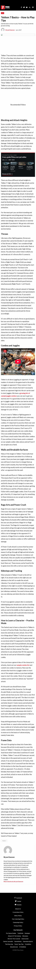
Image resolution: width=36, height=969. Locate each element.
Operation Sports (28, 941)
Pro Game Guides (11, 933)
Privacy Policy (18, 926)
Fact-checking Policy (18, 919)
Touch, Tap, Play (19, 944)
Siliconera (25, 936)
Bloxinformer (14, 947)
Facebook (19, 898)
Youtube (18, 904)
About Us (18, 909)
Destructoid (24, 938)
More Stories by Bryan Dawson (13, 881)
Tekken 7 (4, 840)
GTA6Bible (22, 947)
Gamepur (27, 933)
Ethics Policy (18, 915)
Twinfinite (20, 933)
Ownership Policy (18, 922)
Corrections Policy (18, 912)
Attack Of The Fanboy (14, 936)
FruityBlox (28, 944)
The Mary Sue (9, 944)
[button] (33, 7)
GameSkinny (18, 941)
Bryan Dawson (10, 30)
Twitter (19, 901)
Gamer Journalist (8, 941)
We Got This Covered (14, 938)
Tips (3, 13)
